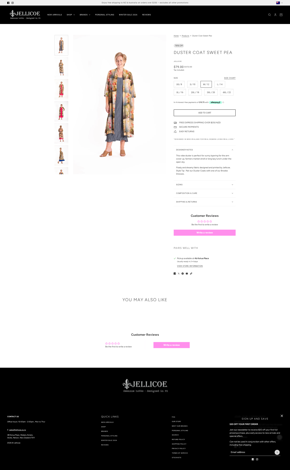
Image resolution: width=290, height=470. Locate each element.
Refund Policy (178, 439)
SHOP (103, 427)
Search (175, 435)
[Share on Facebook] (174, 273)
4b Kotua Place (202, 258)
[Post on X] (178, 273)
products (185, 36)
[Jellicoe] (25, 15)
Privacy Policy (179, 448)
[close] (281, 415)
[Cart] (281, 14)
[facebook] (8, 3)
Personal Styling (109, 436)
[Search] (269, 14)
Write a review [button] (205, 232)
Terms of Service (180, 453)
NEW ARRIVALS (107, 422)
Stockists (176, 457)
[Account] (275, 14)
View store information (190, 266)
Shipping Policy (179, 444)
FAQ (173, 417)
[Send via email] (186, 273)
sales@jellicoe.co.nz (17, 430)
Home (176, 36)
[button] (191, 273)
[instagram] (12, 3)
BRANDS (104, 431)
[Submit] (277, 452)
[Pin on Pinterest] (182, 273)
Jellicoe (178, 61)
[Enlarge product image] (119, 104)
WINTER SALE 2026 (109, 440)
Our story (176, 421)
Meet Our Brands (180, 426)
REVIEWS (105, 445)
